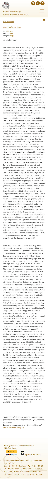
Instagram (18, 474)
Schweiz (10, 31)
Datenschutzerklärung (33, 474)
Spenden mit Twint (32, 455)
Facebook (7, 474)
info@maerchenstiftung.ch (20, 469)
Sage (12, 36)
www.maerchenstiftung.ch (13, 427)
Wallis (11, 33)
